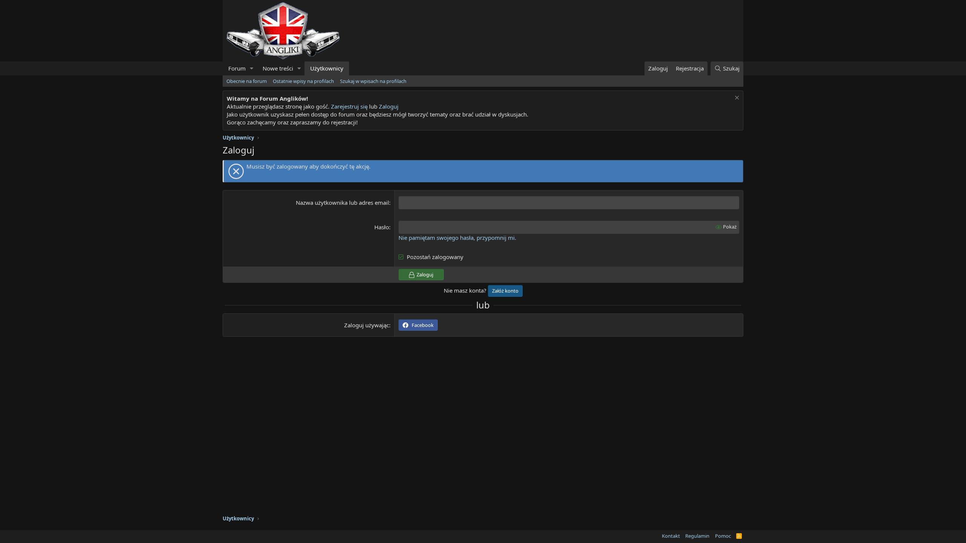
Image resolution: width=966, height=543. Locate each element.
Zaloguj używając (366, 325)
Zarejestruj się (349, 106)
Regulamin (697, 535)
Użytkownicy (326, 68)
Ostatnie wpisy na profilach (303, 81)
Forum (237, 68)
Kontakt (671, 535)
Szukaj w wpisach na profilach (373, 81)
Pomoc (723, 535)
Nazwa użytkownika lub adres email (342, 202)
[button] (251, 68)
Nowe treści (278, 68)
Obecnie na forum (246, 81)
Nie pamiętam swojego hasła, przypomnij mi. (457, 237)
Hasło (381, 227)
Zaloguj (388, 106)
